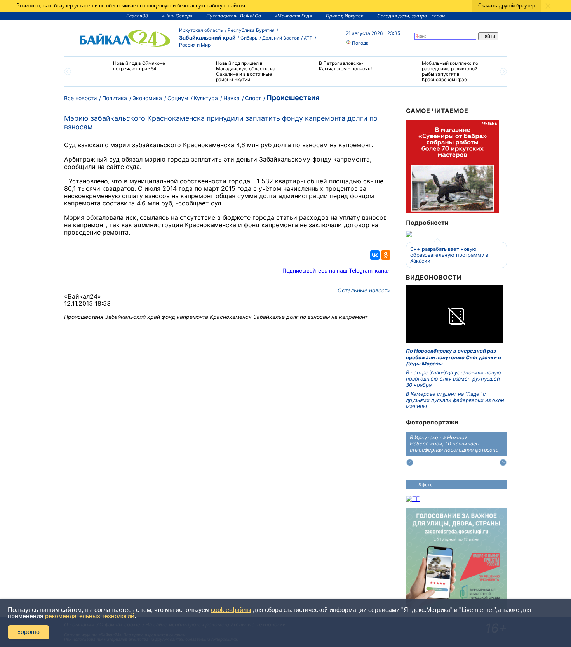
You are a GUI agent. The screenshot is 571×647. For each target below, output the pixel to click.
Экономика (147, 98)
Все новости (80, 98)
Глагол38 (137, 16)
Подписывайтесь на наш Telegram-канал (336, 270)
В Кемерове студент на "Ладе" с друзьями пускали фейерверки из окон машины (455, 400)
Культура (206, 98)
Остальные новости (364, 290)
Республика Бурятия (251, 30)
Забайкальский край (207, 37)
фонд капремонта (185, 316)
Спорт (253, 98)
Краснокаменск (231, 316)
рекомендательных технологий (89, 616)
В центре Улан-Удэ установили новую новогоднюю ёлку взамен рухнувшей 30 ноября (453, 378)
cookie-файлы (231, 610)
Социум (177, 98)
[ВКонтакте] (375, 255)
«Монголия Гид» (293, 16)
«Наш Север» (177, 16)
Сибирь (249, 38)
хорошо (28, 632)
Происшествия (292, 98)
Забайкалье (269, 316)
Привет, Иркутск (344, 16)
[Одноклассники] (385, 255)
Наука (231, 98)
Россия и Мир (195, 45)
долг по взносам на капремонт (326, 316)
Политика (114, 98)
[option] (131, 69)
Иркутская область (201, 30)
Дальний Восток (280, 38)
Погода (360, 43)
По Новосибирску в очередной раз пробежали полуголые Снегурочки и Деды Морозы (453, 357)
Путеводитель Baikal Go (233, 16)
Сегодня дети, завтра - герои (411, 16)
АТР (308, 38)
